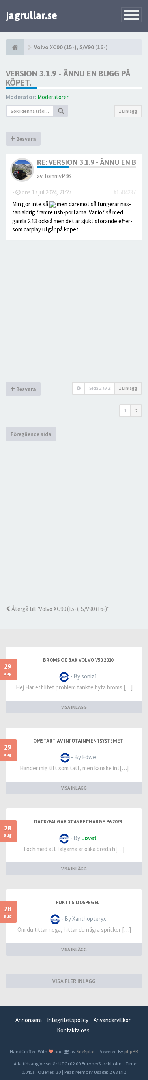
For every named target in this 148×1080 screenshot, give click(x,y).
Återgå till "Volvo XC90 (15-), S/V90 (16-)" (59, 609)
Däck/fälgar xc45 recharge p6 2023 (78, 822)
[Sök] (61, 111)
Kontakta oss (73, 1030)
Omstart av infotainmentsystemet (78, 741)
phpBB (131, 1051)
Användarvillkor (112, 1020)
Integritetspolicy (67, 1020)
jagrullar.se (31, 15)
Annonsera (28, 1020)
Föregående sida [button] (31, 434)
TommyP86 (57, 176)
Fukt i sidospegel (78, 902)
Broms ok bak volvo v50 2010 (78, 660)
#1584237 (125, 192)
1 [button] (125, 410)
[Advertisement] (74, 523)
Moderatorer (53, 97)
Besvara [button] (25, 138)
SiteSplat (85, 1051)
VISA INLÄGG (74, 707)
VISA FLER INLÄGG (74, 981)
